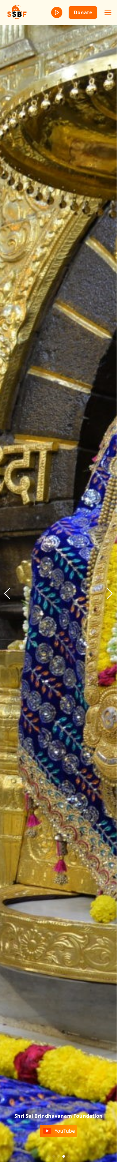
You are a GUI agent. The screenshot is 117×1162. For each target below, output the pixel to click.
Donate (83, 12)
